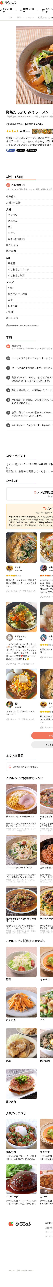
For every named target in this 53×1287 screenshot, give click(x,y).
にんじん (13, 221)
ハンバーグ (12, 1196)
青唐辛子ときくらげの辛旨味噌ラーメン (21, 919)
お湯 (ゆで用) (13, 202)
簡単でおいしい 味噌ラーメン (20, 816)
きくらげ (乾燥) (16, 239)
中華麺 (9, 196)
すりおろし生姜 (16, 275)
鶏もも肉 (11, 1151)
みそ (10, 299)
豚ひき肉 (11, 251)
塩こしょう (12, 245)
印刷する (33, 150)
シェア (12, 150)
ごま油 (9, 311)
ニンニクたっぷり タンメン (19, 867)
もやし (11, 233)
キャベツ (13, 215)
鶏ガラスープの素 (17, 293)
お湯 (10, 287)
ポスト (22, 150)
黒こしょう (12, 317)
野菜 (8, 979)
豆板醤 (11, 263)
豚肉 (8, 1060)
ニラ (10, 227)
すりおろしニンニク (19, 269)
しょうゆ (13, 305)
